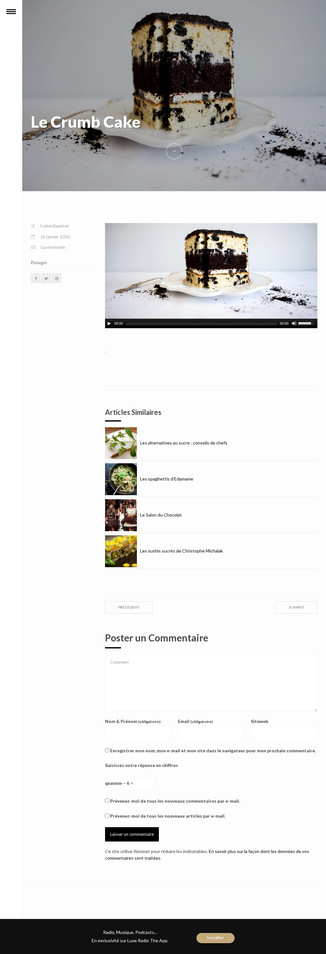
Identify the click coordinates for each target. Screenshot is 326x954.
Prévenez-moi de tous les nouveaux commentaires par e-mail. (175, 801)
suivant (296, 607)
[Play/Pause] (109, 323)
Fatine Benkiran (54, 225)
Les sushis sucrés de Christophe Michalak (181, 550)
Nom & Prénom (132, 721)
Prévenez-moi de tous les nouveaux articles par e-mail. (167, 816)
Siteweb (259, 721)
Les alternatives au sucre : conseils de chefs (183, 442)
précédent (128, 607)
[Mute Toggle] (294, 323)
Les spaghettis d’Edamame (166, 478)
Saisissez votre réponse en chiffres (141, 765)
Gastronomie (52, 247)
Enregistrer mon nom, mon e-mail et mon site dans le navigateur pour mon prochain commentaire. (213, 750)
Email (195, 721)
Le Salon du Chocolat (161, 514)
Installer (215, 937)
